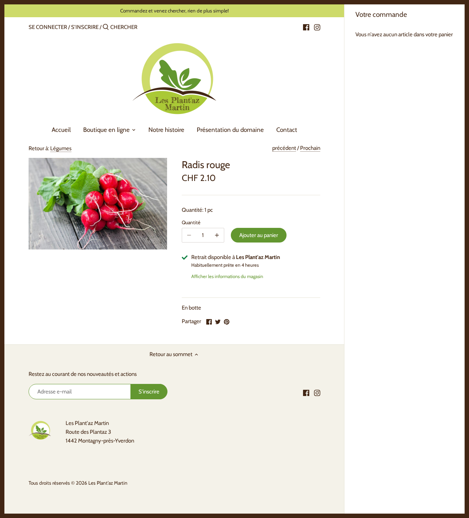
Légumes (60, 148)
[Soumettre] (106, 27)
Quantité (191, 222)
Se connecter (48, 27)
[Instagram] (317, 27)
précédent (284, 148)
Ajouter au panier (258, 235)
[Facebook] (306, 27)
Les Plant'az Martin (108, 483)
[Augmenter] (217, 235)
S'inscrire (85, 27)
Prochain (310, 148)
